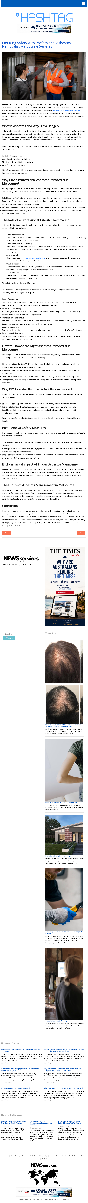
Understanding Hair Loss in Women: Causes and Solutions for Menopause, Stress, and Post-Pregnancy (64, 725)
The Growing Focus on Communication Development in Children (41, 1123)
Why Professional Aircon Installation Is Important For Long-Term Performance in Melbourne (62, 1070)
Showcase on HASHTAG (29, 1156)
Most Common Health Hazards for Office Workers (61, 802)
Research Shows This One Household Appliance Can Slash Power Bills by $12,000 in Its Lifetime (64, 1050)
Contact (5, 1156)
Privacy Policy (43, 1156)
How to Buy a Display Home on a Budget (58, 856)
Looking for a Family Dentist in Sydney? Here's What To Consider (70, 1122)
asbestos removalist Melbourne (66, 110)
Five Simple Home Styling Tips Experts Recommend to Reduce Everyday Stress (20, 1070)
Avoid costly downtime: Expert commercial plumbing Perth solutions (64, 932)
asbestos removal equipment (32, 258)
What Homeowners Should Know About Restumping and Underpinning (20, 1050)
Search (52, 1156)
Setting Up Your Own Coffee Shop (56, 1021)
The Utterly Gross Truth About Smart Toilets (16, 1088)
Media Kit (44, 1159)
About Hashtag (15, 1156)
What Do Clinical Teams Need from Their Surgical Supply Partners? (13, 1122)
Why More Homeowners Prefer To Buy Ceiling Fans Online (64, 1088)
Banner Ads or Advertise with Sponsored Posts (70, 1156)
